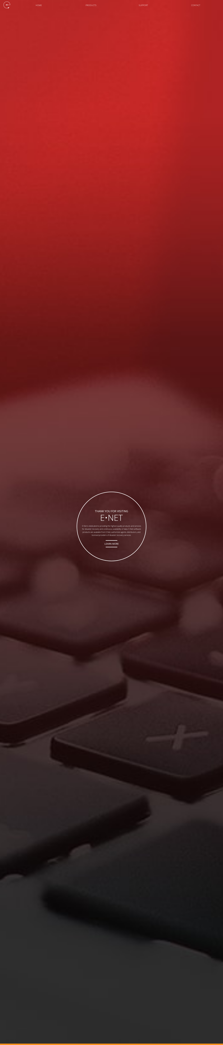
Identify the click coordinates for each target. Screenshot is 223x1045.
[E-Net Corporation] (6, 5)
